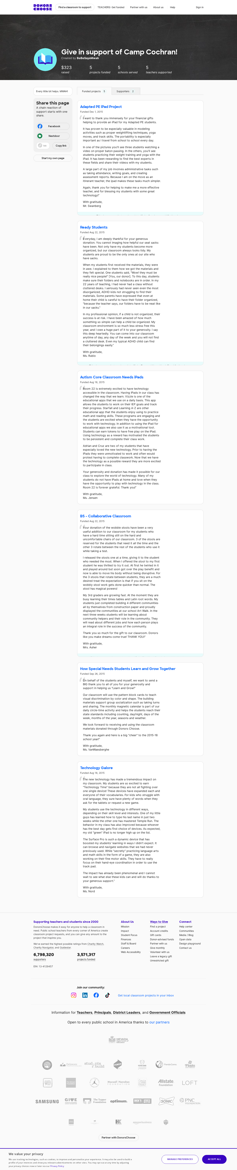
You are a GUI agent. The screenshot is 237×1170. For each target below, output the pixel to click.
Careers (125, 947)
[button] (53, 145)
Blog (190, 935)
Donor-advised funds (162, 939)
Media (182, 935)
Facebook (54, 126)
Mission (125, 926)
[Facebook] (96, 995)
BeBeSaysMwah (88, 58)
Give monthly (157, 947)
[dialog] (118, 1159)
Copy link (61, 145)
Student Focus (129, 935)
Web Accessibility (131, 951)
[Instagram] (74, 995)
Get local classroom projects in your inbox (146, 995)
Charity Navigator (43, 947)
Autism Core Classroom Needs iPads (111, 377)
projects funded (86, 956)
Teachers (84, 1012)
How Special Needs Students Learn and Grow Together (128, 669)
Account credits (159, 930)
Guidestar (65, 947)
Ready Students (94, 227)
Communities (186, 930)
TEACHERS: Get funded (111, 7)
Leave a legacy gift (161, 956)
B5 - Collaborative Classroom (105, 516)
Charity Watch (95, 943)
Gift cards (155, 935)
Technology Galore (96, 768)
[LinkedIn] (85, 995)
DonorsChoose (42, 7)
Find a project (158, 926)
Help (172, 7)
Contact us (185, 947)
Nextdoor (54, 136)
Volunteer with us (159, 951)
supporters (43, 956)
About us (158, 7)
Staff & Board (128, 943)
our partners (159, 1022)
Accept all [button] (214, 1159)
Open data (185, 939)
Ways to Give (159, 922)
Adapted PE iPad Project (101, 106)
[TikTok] (107, 995)
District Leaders (126, 1012)
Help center (185, 926)
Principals (102, 1012)
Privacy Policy (57, 1166)
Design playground (190, 943)
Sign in (200, 7)
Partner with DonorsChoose (118, 1137)
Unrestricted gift (159, 960)
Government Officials (167, 1012)
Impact (125, 930)
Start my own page (53, 158)
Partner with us (138, 7)
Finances (126, 939)
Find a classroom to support (74, 7)
